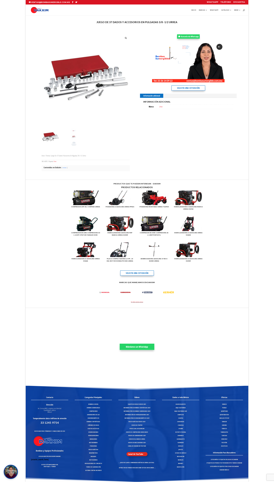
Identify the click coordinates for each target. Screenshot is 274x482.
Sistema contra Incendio (93, 470)
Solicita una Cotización (188, 87)
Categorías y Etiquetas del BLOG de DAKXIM (224, 459)
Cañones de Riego (93, 425)
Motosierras (93, 460)
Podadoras (93, 446)
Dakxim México (224, 470)
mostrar (64, 168)
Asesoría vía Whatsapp (190, 36)
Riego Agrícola (93, 449)
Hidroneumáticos (93, 418)
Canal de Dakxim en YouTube (137, 446)
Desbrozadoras (93, 432)
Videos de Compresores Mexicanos (137, 432)
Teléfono (225, 2)
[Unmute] (205, 80)
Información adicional (151, 95)
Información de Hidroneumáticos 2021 (137, 418)
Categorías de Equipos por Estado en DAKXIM (224, 466)
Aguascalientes (181, 404)
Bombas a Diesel (93, 404)
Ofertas (224, 397)
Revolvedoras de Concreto (93, 463)
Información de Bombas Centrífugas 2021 (137, 408)
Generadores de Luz (93, 415)
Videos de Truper (137, 425)
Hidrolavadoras (93, 435)
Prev (97, 292)
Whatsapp (212, 2)
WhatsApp (214, 10)
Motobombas (93, 443)
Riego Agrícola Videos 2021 (137, 422)
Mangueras (93, 439)
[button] (126, 38)
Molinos (93, 456)
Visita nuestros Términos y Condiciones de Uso (49, 431)
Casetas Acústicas (93, 429)
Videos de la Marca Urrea (137, 439)
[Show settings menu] (210, 80)
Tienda (48, 155)
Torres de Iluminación (93, 467)
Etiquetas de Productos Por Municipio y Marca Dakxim (224, 463)
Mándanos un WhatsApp (137, 346)
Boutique (47, 466)
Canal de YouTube (135, 454)
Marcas (202, 10)
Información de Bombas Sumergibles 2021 (137, 411)
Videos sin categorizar (137, 429)
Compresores (93, 411)
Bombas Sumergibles (93, 408)
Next (177, 292)
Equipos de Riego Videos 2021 (137, 404)
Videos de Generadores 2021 (137, 435)
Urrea (55, 161)
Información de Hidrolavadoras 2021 (137, 415)
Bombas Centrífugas (93, 422)
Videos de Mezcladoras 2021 (137, 443)
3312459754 (239, 2)
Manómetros (93, 453)
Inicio (193, 10)
